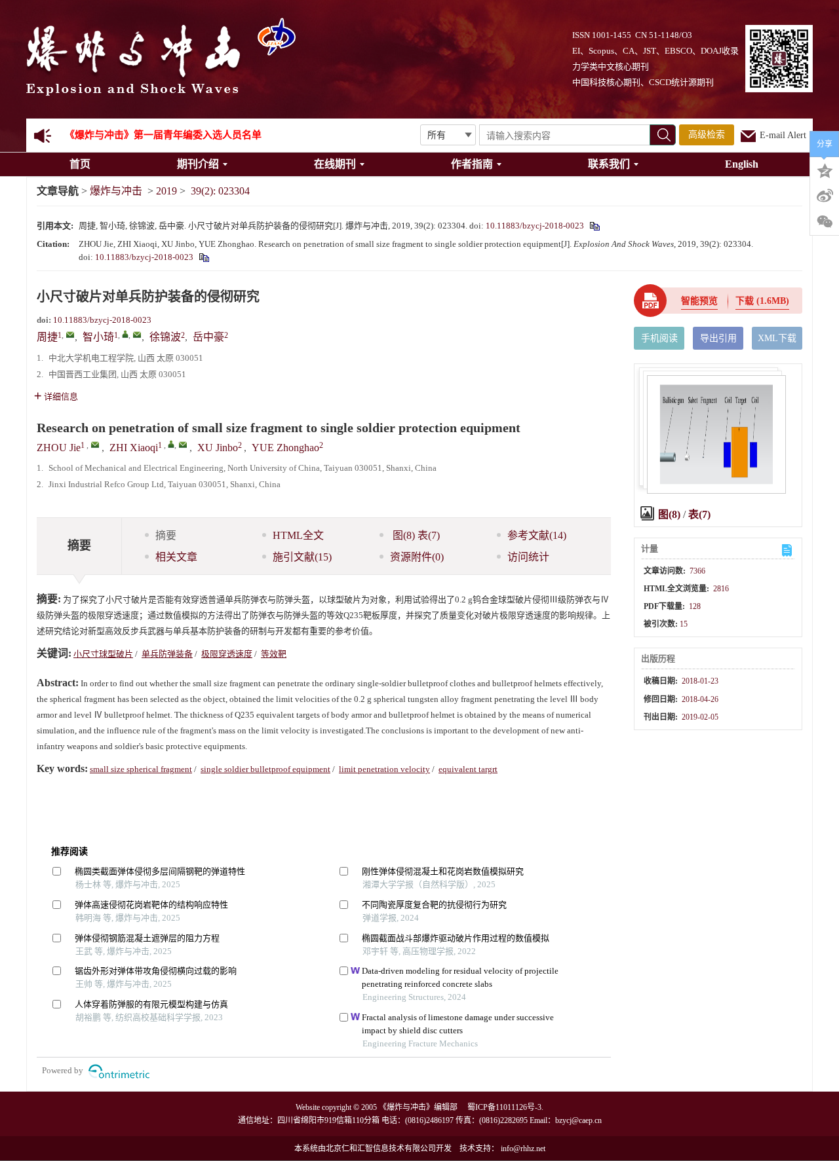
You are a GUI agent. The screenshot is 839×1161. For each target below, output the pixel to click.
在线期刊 (335, 164)
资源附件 (417, 556)
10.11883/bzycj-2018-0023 (535, 225)
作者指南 (472, 164)
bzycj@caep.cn (578, 1120)
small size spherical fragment (141, 769)
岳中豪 (208, 336)
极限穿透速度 (226, 654)
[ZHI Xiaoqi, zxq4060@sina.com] (171, 444)
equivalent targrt (468, 769)
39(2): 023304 (220, 190)
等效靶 (273, 654)
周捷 (47, 336)
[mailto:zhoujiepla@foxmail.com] (70, 334)
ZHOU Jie (59, 447)
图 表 (415, 535)
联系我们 (609, 164)
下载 (762, 301)
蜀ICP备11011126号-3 (504, 1107)
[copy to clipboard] (203, 257)
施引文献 (302, 556)
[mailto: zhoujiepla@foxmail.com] (95, 444)
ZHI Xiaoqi (133, 447)
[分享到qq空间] (824, 169)
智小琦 (98, 336)
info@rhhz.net (523, 1148)
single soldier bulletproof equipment (265, 769)
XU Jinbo (217, 447)
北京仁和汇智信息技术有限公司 (381, 1148)
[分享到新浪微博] (824, 195)
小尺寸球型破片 (103, 654)
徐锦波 (165, 336)
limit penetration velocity (384, 769)
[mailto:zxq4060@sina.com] (137, 334)
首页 (79, 164)
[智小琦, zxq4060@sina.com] (125, 334)
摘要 (165, 535)
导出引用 (718, 338)
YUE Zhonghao (285, 447)
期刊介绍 (198, 164)
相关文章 (176, 556)
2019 (166, 190)
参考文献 (536, 535)
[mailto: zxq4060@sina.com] (182, 444)
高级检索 (706, 134)
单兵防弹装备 (167, 654)
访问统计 (528, 556)
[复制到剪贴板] (594, 225)
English (741, 164)
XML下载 (777, 338)
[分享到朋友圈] (824, 222)
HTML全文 (298, 535)
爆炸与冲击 (116, 190)
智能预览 (699, 301)
